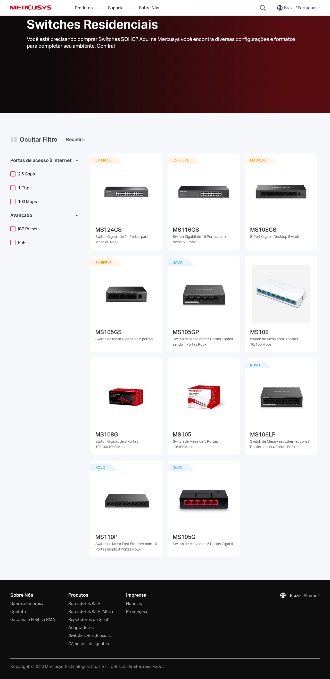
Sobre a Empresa (26, 603)
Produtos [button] (84, 7)
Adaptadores (81, 627)
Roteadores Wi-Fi (85, 603)
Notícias (134, 603)
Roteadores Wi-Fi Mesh (90, 611)
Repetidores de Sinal (88, 619)
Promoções (137, 611)
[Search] (262, 7)
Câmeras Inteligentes (88, 643)
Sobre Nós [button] (149, 7)
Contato (18, 611)
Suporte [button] (115, 7)
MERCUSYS (31, 7)
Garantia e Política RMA (32, 619)
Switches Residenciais (89, 635)
